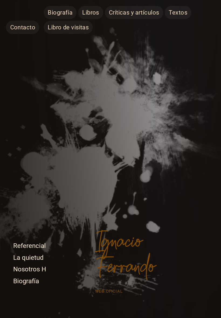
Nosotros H (29, 269)
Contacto (22, 27)
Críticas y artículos (134, 12)
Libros (90, 12)
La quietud (28, 257)
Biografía (60, 12)
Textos (178, 12)
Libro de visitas (68, 27)
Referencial (29, 246)
